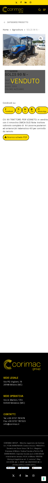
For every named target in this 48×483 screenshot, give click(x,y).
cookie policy (30, 465)
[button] (44, 10)
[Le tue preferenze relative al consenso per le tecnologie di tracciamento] (43, 478)
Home (5, 29)
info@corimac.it (11, 424)
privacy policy (18, 465)
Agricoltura (17, 29)
